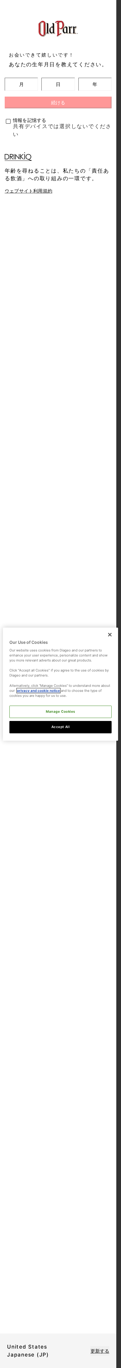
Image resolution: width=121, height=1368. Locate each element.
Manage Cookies (60, 711)
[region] (60, 683)
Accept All (60, 727)
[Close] (109, 634)
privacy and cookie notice (38, 691)
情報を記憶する (29, 120)
